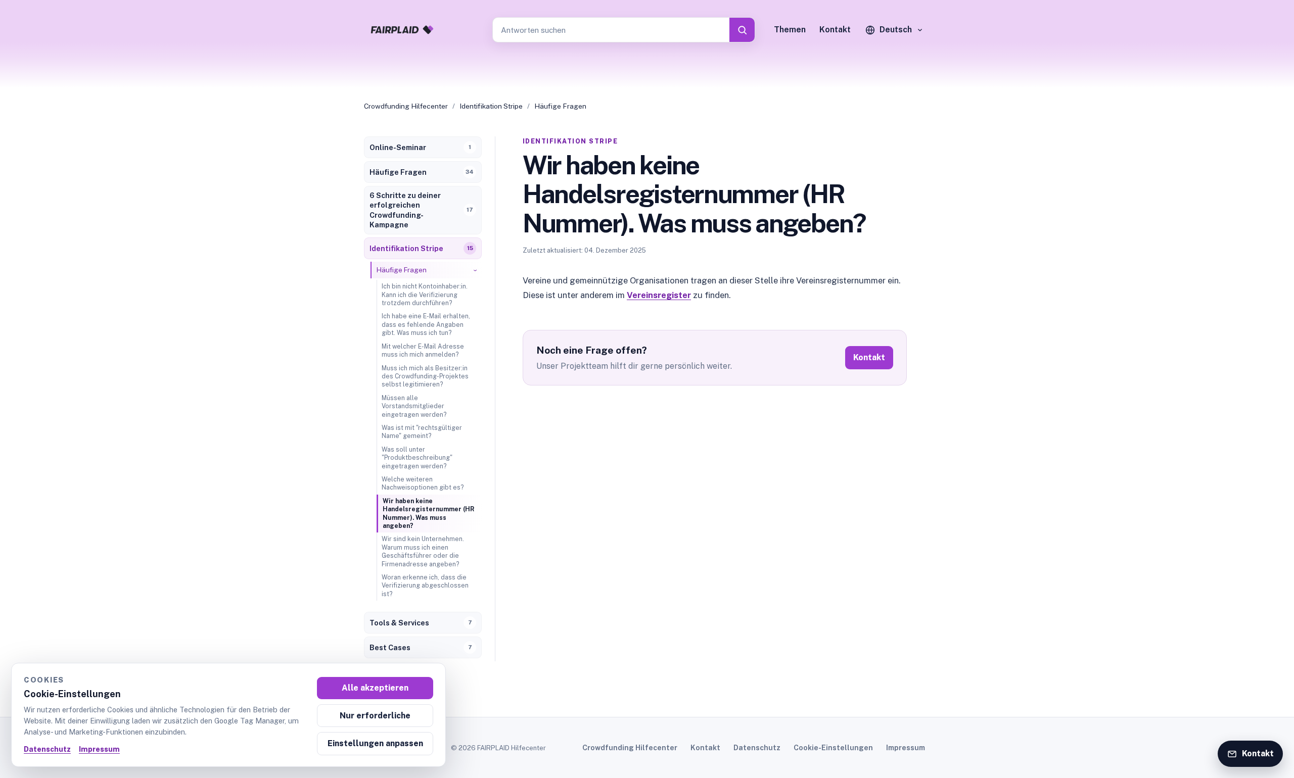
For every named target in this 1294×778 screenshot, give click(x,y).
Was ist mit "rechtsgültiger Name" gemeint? (422, 432)
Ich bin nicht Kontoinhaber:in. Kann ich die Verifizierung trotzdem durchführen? (425, 294)
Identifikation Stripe (491, 106)
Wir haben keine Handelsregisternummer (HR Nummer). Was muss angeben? (428, 513)
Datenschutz (756, 748)
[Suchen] (742, 30)
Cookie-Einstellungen (833, 748)
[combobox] (611, 30)
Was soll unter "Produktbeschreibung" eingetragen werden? (417, 458)
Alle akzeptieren (375, 688)
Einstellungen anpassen (375, 743)
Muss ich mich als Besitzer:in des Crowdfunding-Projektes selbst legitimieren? (425, 376)
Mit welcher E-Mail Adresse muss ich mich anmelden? (423, 350)
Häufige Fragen (560, 106)
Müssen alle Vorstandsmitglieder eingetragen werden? (414, 406)
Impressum (905, 748)
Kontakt (835, 29)
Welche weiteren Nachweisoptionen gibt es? (423, 483)
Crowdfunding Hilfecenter (406, 106)
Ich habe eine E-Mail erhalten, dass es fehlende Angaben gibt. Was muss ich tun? (426, 324)
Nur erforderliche (375, 715)
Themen (790, 29)
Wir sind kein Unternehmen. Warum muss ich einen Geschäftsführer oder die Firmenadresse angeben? (423, 551)
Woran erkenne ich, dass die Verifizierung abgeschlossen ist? (425, 585)
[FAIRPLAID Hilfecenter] (402, 30)
